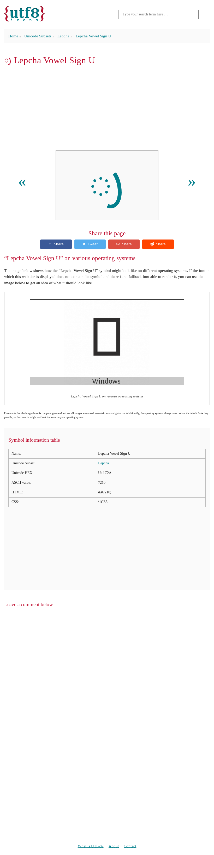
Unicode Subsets (37, 36)
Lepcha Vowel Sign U (93, 36)
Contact (130, 845)
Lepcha (63, 36)
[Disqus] (107, 678)
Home (13, 36)
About (114, 845)
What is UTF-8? (91, 845)
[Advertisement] (107, 107)
